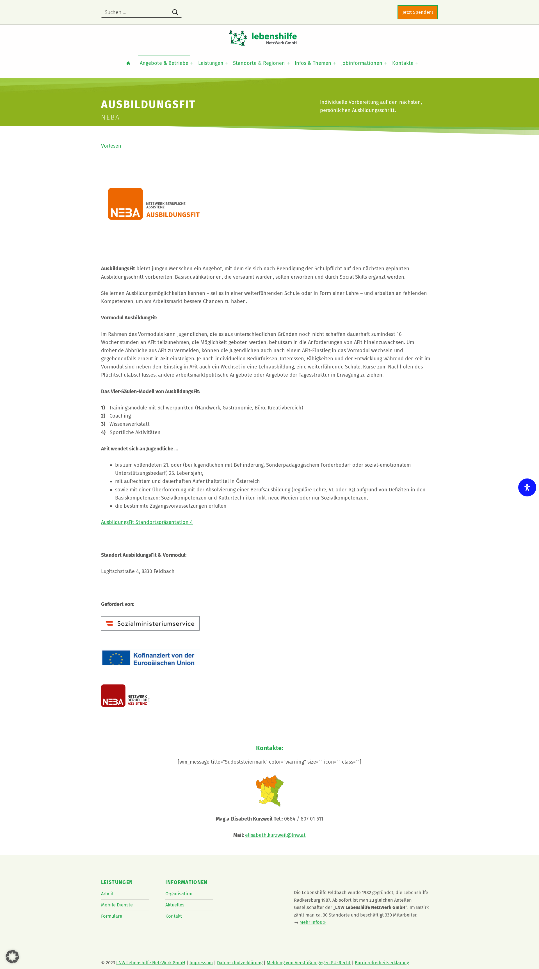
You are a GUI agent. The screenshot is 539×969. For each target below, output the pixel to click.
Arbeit (107, 893)
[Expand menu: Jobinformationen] (385, 63)
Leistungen (210, 63)
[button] (12, 956)
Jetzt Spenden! (418, 12)
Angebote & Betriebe (164, 63)
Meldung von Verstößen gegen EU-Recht (309, 962)
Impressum (201, 962)
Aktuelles (174, 905)
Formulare (111, 916)
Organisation (179, 893)
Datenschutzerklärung (239, 962)
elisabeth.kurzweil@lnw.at (275, 835)
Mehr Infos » (313, 922)
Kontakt (173, 916)
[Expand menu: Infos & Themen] (334, 63)
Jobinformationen (361, 63)
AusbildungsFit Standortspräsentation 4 (147, 522)
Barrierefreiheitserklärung (382, 962)
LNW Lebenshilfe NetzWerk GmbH (150, 962)
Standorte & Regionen (259, 63)
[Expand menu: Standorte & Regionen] (288, 63)
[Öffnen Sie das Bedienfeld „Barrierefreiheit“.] (527, 487)
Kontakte (403, 63)
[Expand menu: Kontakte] (416, 63)
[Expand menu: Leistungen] (226, 63)
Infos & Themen (313, 63)
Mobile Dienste (117, 905)
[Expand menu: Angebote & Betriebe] (191, 63)
